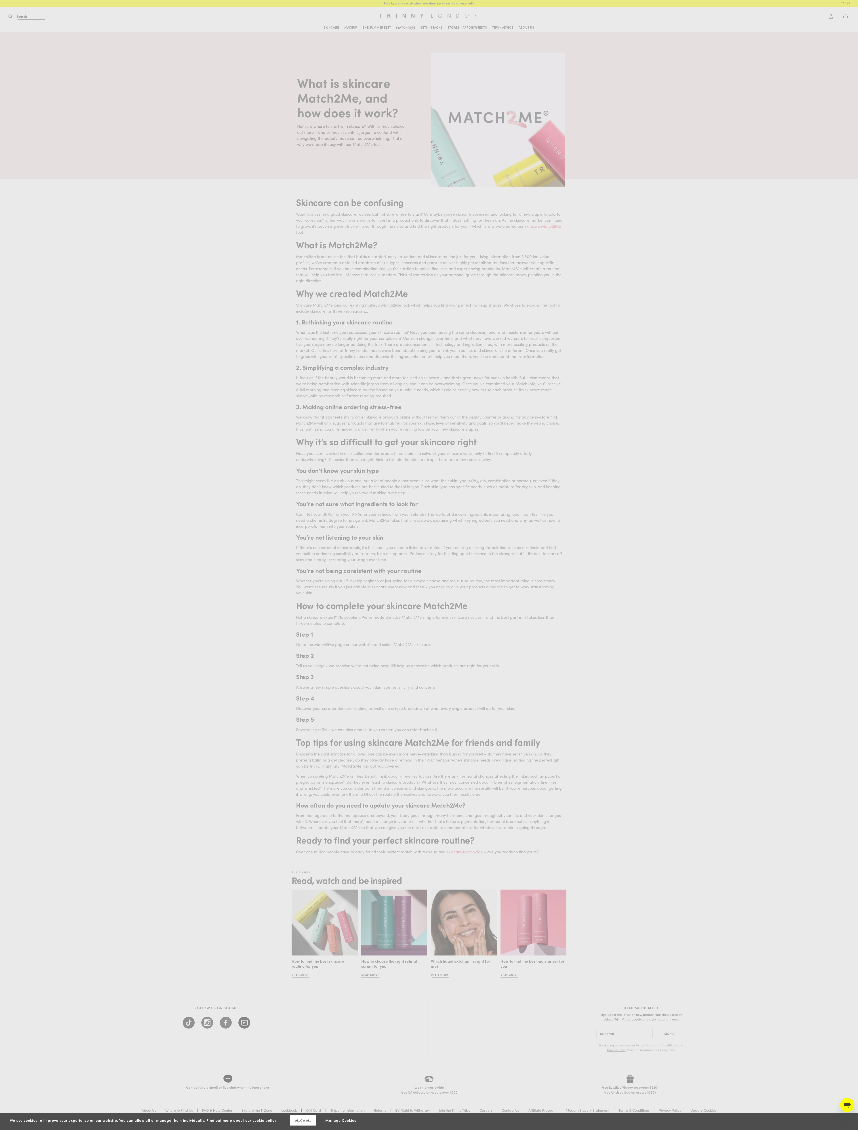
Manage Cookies (340, 1120)
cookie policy (264, 1120)
